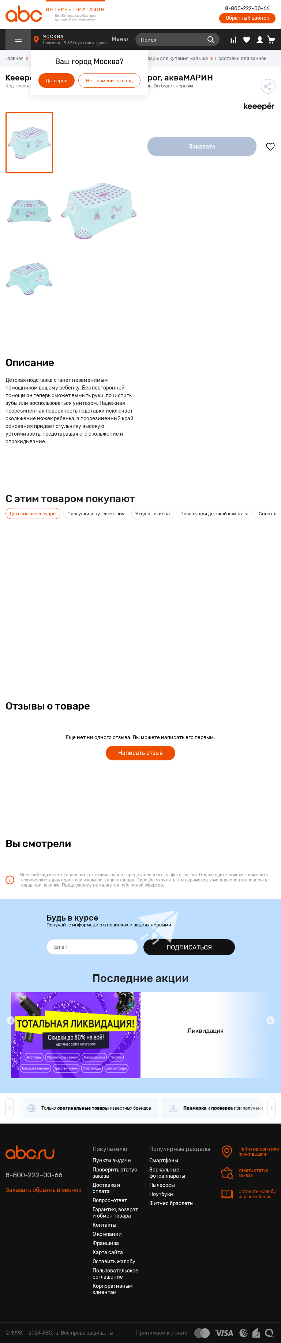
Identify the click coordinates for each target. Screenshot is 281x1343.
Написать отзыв (140, 752)
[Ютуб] (38, 1224)
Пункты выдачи (112, 1161)
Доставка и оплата (106, 1188)
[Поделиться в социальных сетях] (268, 86)
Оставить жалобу (114, 1262)
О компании (107, 1234)
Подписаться (189, 947)
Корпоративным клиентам (113, 1289)
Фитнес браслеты (171, 1203)
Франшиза (106, 1243)
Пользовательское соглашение (115, 1274)
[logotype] (23, 14)
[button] (10, 1020)
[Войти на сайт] (259, 39)
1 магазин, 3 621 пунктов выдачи (75, 43)
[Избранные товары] (246, 39)
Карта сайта (108, 1252)
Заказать (202, 146)
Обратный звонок (247, 18)
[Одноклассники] (24, 1224)
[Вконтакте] (11, 1224)
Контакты (104, 1225)
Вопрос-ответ (110, 1200)
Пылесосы (162, 1185)
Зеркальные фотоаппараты (167, 1173)
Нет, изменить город (109, 80)
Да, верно (56, 80)
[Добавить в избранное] (270, 146)
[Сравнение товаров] (233, 39)
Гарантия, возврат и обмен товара (115, 1213)
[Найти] (210, 39)
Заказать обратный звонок (43, 1189)
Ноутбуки (161, 1194)
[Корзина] (274, 39)
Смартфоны (163, 1161)
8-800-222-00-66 (247, 8)
